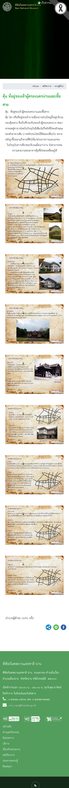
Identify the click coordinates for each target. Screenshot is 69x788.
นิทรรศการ (8, 738)
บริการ (6, 744)
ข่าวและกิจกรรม (11, 732)
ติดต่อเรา (7, 766)
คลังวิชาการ (46, 86)
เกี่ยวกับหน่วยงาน (11, 749)
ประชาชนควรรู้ (10, 761)
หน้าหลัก (7, 726)
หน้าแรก (36, 86)
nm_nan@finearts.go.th (22, 705)
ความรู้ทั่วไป (59, 86)
